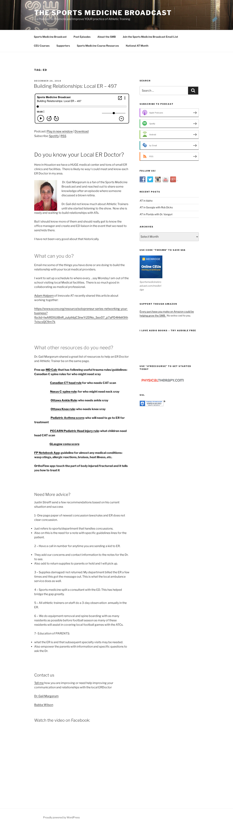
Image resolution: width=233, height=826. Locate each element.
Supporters (63, 45)
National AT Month (137, 45)
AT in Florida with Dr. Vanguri (156, 214)
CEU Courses (42, 45)
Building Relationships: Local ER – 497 (75, 86)
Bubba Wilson (43, 705)
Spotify (54, 136)
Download (82, 131)
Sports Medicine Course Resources (98, 45)
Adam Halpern (44, 295)
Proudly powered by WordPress (61, 817)
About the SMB (106, 36)
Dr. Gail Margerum (46, 696)
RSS (63, 136)
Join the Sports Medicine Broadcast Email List (150, 36)
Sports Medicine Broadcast (50, 36)
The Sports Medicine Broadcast (103, 13)
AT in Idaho (146, 200)
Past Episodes (82, 36)
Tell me (39, 683)
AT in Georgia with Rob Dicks (156, 207)
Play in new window (60, 131)
